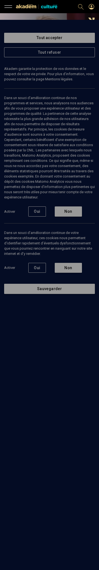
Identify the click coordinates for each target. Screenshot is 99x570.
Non (68, 211)
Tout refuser (49, 52)
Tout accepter (49, 38)
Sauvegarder (49, 289)
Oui (37, 211)
